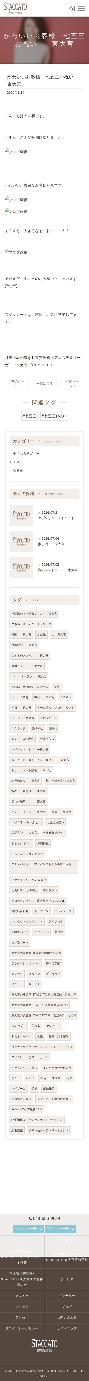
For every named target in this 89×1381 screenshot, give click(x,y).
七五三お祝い (55, 822)
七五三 (15, 1078)
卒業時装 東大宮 (53, 832)
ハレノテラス (63, 911)
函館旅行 (49, 1088)
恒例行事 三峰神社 (24, 890)
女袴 (57, 686)
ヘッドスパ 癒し (24, 1067)
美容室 (18, 470)
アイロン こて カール (29, 1057)
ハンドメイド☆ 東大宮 (28, 812)
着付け (59, 932)
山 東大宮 (59, 634)
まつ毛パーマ (19, 942)
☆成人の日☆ (48, 718)
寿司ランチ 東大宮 (27, 666)
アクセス (17, 973)
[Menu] (81, 8)
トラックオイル (21, 843)
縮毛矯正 (17, 1130)
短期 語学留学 (59, 1036)
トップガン (41, 911)
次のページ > (72, 383)
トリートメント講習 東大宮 (31, 770)
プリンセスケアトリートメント (49, 1130)
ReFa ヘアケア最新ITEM (26, 1109)
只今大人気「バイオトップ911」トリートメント (42, 1047)
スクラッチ (18, 728)
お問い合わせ (19, 911)
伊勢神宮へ (47, 739)
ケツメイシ (53, 1026)
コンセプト (18, 1026)
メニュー (17, 984)
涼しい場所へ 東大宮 (28, 801)
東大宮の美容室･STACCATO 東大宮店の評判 (39, 1005)
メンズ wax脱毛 (22, 739)
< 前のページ (17, 383)
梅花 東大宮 (44, 697)
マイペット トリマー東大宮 (29, 749)
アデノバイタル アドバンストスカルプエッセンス (42, 866)
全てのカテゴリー (26, 453)
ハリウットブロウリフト (27, 921)
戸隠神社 (43, 843)
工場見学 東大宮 (24, 832)
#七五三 (29, 416)
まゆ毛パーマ (19, 932)
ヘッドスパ (41, 932)
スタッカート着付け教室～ (54, 1099)
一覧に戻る (44, 383)
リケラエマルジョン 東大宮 (28, 880)
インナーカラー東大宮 (57, 1067)
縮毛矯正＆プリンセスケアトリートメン (37, 1119)
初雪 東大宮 (21, 707)
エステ (18, 461)
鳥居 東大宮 (61, 812)
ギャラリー (53, 973)
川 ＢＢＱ (19, 697)
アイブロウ (56, 921)
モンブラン (50, 890)
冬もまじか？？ (21, 1036)
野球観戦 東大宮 (24, 645)
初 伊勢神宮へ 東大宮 (60, 780)
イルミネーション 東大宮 (27, 854)
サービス (34, 984)
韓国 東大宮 (21, 634)
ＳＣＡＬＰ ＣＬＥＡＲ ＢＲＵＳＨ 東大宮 (40, 760)
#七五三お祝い (54, 416)
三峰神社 (37, 728)
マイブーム (18, 1088)
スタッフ (34, 973)
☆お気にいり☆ (21, 1099)
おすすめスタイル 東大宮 (29, 655)
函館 (34, 1088)
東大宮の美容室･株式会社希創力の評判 (36, 953)
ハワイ (30, 1078)
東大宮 (56, 1078)
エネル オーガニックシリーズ (31, 624)
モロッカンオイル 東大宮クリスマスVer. (38, 900)
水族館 (41, 634)
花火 (69, 1078)
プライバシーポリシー (25, 963)
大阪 (40, 1036)
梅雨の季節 (53, 963)
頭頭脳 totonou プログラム (29, 686)
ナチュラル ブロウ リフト (55, 707)
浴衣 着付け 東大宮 (28, 791)
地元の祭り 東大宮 (25, 780)
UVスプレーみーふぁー (26, 822)
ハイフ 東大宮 (22, 718)
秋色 (43, 1078)
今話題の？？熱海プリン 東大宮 (34, 613)
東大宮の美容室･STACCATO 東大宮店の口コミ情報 (43, 1015)
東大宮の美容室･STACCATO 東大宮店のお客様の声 (43, 994)
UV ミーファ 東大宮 (29, 676)
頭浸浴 (53, 728)
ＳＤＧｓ (65, 697)
